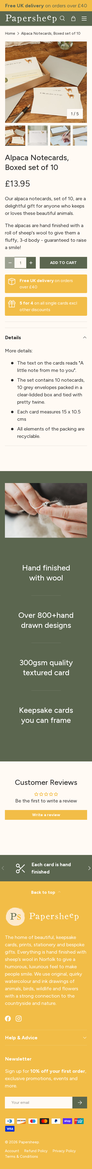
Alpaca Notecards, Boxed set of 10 (50, 33)
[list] (46, 82)
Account (12, 1151)
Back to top (43, 892)
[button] (73, 18)
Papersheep (29, 1142)
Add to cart (63, 262)
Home (10, 33)
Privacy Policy (64, 1151)
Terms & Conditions (21, 1156)
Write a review (46, 814)
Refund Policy (36, 1151)
